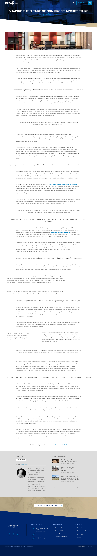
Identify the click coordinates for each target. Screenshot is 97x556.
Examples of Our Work (61, 536)
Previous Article (60, 487)
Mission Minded (21, 459)
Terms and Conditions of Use (83, 531)
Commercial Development (62, 530)
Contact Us (80, 528)
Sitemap (79, 537)
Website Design (81, 546)
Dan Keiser (24, 464)
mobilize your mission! (59, 445)
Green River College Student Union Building (62, 184)
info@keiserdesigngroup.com (43, 538)
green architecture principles (60, 232)
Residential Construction (61, 528)
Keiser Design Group (12, 3)
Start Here (81, 3)
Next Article (72, 487)
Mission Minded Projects (61, 533)
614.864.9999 (39, 534)
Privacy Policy (80, 534)
